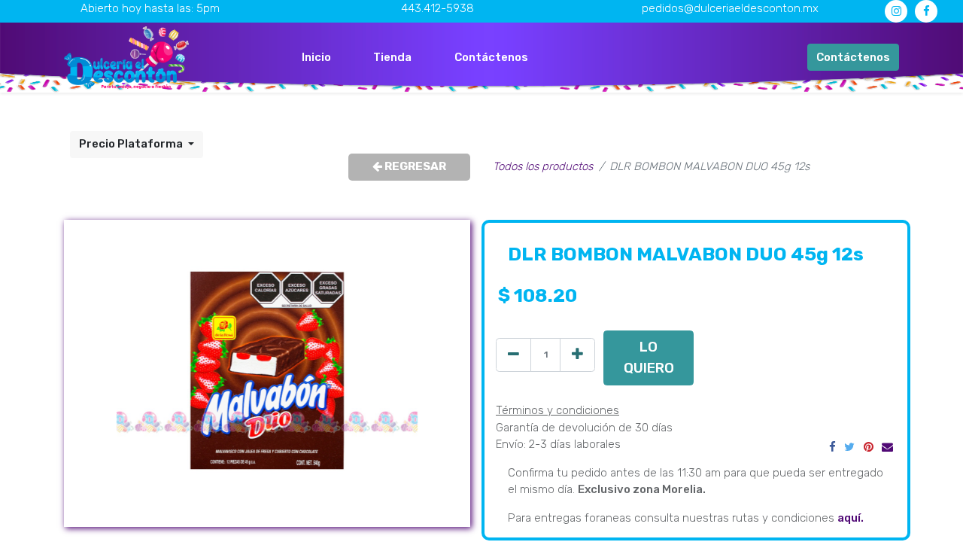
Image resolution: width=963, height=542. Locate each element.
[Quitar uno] (513, 355)
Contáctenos (853, 57)
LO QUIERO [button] (649, 357)
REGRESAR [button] (414, 166)
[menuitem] (316, 58)
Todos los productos (543, 166)
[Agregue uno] (577, 355)
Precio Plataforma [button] (132, 144)
